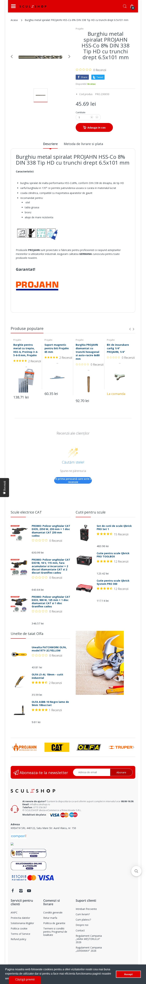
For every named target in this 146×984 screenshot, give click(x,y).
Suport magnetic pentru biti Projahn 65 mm (57, 348)
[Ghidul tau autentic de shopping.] (18, 836)
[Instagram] (21, 891)
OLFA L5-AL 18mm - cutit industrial (47, 676)
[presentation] (130, 329)
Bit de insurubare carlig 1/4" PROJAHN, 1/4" (118, 348)
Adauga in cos (96, 127)
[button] (136, 871)
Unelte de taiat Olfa (27, 633)
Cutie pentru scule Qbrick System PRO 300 (113, 582)
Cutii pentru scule (91, 512)
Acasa (14, 20)
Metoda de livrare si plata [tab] (83, 144)
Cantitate (80, 112)
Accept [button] (128, 974)
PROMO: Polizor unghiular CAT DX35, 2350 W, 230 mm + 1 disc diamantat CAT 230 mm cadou (51, 530)
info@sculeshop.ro (40, 804)
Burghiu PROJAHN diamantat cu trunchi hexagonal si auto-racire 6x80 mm (88, 351)
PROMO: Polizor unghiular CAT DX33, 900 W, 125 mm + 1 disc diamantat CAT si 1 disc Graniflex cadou (51, 601)
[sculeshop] (33, 6)
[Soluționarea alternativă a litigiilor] (28, 853)
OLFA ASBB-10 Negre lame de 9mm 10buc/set (50, 703)
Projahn (80, 28)
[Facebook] (13, 891)
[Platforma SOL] (28, 865)
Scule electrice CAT (26, 512)
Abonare (121, 772)
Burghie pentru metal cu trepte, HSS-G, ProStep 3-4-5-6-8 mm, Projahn (25, 350)
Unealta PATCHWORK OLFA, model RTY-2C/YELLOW (49, 649)
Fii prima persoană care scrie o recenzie (73, 480)
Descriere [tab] (50, 144)
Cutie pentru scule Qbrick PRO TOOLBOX (113, 555)
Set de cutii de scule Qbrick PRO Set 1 (114, 527)
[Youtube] (29, 891)
